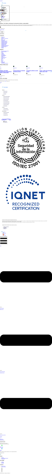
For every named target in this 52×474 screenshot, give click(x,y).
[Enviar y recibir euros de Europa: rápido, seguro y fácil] (40, 66)
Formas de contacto (3, 466)
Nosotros (3, 11)
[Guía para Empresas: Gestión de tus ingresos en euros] (13, 66)
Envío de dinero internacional (4, 38)
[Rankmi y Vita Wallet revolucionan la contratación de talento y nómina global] (0, 66)
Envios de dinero (2, 308)
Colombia (2, 53)
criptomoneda (2, 62)
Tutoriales (2, 47)
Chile (2, 52)
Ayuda (0, 437)
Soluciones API (4, 9)
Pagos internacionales (2, 371)
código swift (2, 54)
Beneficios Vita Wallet (3, 51)
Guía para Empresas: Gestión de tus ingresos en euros (19, 71)
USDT (2, 58)
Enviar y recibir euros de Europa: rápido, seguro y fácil (46, 71)
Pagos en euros (3, 40)
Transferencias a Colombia (4, 42)
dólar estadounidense (3, 55)
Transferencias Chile (3, 46)
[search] (0, 14)
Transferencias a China (4, 41)
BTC (2, 59)
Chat (0, 450)
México (2, 56)
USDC (2, 61)
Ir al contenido (1, 12)
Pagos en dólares (3, 39)
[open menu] (2, 14)
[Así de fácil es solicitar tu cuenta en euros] (26, 66)
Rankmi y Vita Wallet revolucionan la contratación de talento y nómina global (5, 71)
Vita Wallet (2, 462)
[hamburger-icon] (2, 4)
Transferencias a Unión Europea (5, 45)
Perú (1, 60)
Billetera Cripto (1, 309)
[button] (25, 30)
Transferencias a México (4, 43)
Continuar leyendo (2, 29)
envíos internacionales (3, 57)
